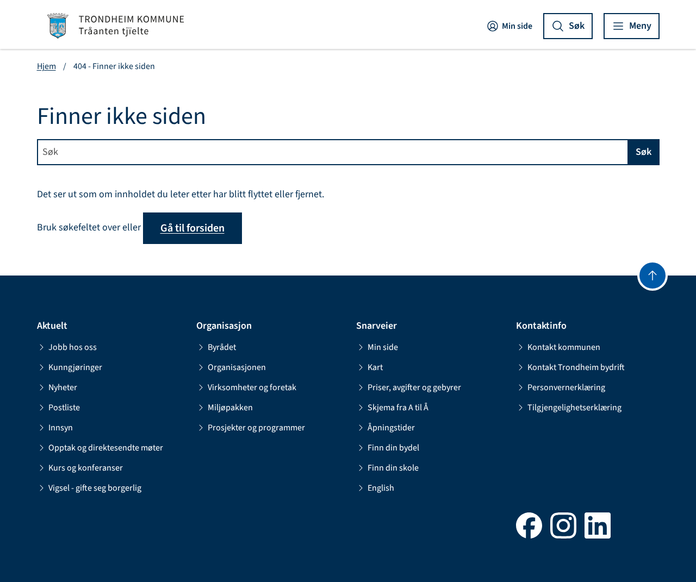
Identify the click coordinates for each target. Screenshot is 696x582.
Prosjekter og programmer (256, 428)
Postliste (64, 408)
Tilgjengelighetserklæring (574, 408)
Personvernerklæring (566, 387)
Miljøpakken (230, 408)
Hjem (46, 66)
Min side (517, 26)
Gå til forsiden (192, 228)
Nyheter (62, 387)
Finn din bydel (393, 448)
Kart (375, 367)
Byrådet (222, 347)
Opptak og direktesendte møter (105, 448)
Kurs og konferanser (85, 468)
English (381, 488)
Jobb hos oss (72, 347)
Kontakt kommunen (563, 347)
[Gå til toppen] (652, 275)
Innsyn (60, 428)
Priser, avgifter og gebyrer (414, 387)
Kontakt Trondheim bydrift (576, 367)
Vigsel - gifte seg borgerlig (94, 488)
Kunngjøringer (75, 367)
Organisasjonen (237, 367)
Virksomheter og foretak (252, 387)
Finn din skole (393, 468)
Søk (643, 152)
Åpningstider (391, 428)
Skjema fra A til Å (398, 408)
